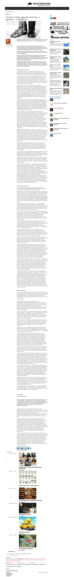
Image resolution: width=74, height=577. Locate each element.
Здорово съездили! (57, 133)
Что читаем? (62, 8)
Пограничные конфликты (26, 548)
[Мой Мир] (22, 448)
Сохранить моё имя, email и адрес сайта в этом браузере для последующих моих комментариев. (26, 564)
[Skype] (30, 448)
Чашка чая (46, 8)
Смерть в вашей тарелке (58, 108)
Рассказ (53, 8)
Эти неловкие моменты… (58, 113)
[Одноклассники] (20, 448)
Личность (37, 8)
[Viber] (28, 448)
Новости (9, 8)
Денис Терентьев (9, 44)
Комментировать (11, 551)
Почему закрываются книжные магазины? (30, 500)
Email (19, 562)
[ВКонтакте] (18, 448)
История (30, 8)
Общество (22, 8)
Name (7, 562)
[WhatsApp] (26, 448)
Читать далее (22, 470)
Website (32, 562)
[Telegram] (24, 448)
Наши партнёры (9, 574)
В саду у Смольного (57, 98)
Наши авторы (9, 573)
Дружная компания (24, 532)
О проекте (8, 572)
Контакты (8, 575)
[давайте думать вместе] (38, 4)
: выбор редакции (23, 450)
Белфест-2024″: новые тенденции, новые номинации (30, 468)
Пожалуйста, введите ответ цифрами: (13, 566)
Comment (8, 557)
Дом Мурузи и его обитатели (55, 80)
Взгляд (15, 8)
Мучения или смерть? (25, 514)
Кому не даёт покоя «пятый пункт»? (29, 485)
